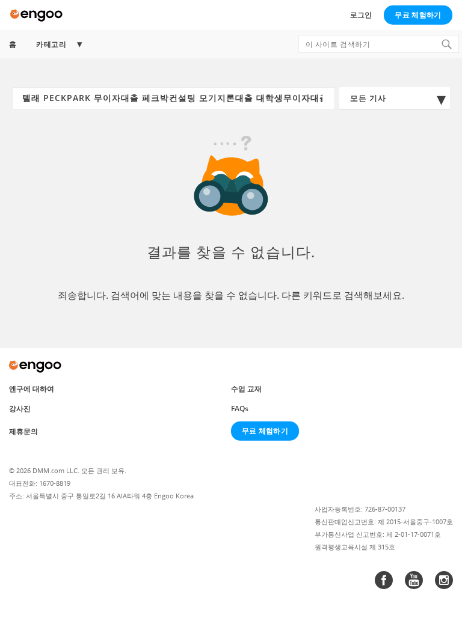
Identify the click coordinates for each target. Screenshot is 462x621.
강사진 (20, 408)
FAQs (239, 408)
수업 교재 (246, 389)
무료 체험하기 (418, 15)
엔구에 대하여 (31, 389)
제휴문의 (23, 431)
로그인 (361, 15)
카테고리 (51, 44)
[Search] (446, 44)
